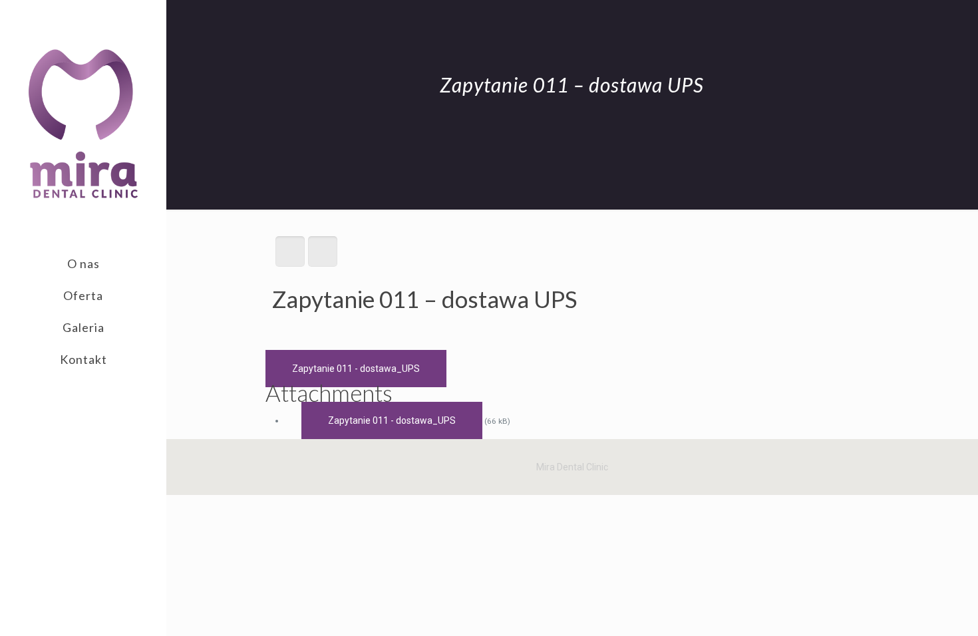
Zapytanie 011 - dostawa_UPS (356, 368)
